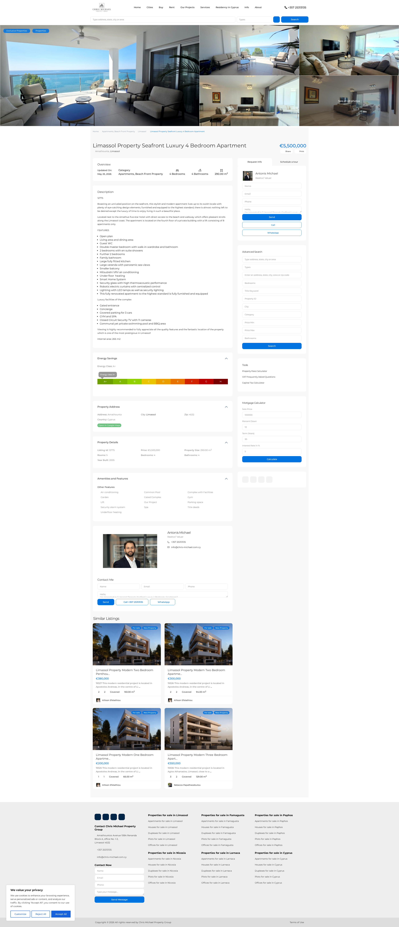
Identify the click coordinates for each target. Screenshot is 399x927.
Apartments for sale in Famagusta (220, 821)
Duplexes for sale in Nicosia (163, 870)
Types (242, 19)
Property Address (108, 406)
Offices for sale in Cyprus (268, 882)
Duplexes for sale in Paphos (270, 833)
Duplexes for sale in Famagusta (218, 833)
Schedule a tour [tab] (289, 161)
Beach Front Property (124, 131)
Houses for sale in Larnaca (215, 864)
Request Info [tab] (255, 161)
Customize (20, 914)
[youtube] (261, 479)
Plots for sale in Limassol (161, 839)
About (258, 7)
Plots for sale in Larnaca (214, 876)
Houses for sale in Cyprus (268, 864)
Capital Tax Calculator (253, 382)
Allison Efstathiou (111, 700)
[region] (40, 903)
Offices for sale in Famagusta (217, 845)
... (139, 686)
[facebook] (245, 479)
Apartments (107, 131)
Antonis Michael (179, 532)
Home (137, 7)
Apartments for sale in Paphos (271, 821)
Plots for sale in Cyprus (267, 876)
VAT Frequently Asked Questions (258, 377)
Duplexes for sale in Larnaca (216, 870)
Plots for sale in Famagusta (216, 839)
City (247, 306)
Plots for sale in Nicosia (160, 876)
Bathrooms (250, 338)
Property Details (107, 442)
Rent (172, 7)
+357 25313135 (297, 7)
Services (205, 7)
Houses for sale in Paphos (269, 827)
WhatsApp (163, 602)
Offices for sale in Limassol (162, 845)
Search (272, 346)
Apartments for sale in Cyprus (271, 858)
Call (133, 602)
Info (247, 7)
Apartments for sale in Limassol (165, 821)
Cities (150, 7)
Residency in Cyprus (227, 7)
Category (249, 314)
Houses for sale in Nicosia (162, 864)
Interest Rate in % (251, 445)
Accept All (61, 914)
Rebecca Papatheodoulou (187, 785)
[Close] (71, 887)
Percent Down (249, 421)
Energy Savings (107, 358)
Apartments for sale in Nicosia (164, 858)
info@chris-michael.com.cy (186, 547)
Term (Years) (248, 433)
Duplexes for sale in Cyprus (269, 870)
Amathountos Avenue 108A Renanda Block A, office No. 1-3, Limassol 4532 (116, 839)
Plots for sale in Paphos (267, 839)
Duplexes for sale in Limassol (164, 833)
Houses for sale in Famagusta (217, 827)
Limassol (142, 131)
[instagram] (269, 479)
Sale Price (247, 409)
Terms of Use (297, 922)
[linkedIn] (253, 479)
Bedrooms (250, 283)
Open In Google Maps (109, 425)
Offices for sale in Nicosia (161, 882)
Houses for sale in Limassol (163, 827)
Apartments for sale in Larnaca (218, 858)
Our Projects (187, 7)
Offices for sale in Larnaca (215, 882)
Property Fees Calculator (254, 371)
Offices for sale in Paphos (268, 845)
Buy (161, 7)
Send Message (119, 899)
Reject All (41, 914)
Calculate (272, 459)
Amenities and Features (112, 478)
